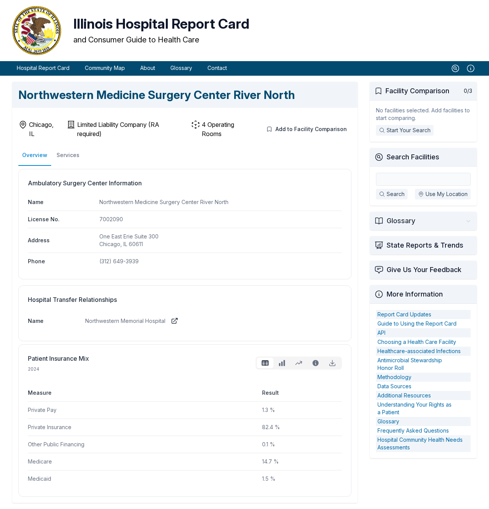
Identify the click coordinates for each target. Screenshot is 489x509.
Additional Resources (404, 395)
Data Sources (394, 386)
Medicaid (39, 478)
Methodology (394, 377)
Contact (217, 68)
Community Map (105, 68)
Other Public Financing (56, 444)
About (147, 68)
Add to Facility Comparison (311, 129)
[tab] (265, 363)
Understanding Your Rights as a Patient (414, 408)
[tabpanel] (185, 429)
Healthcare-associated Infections (419, 351)
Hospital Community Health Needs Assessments (420, 443)
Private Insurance (49, 427)
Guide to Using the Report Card (417, 323)
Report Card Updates (404, 314)
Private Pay (42, 410)
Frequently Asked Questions (413, 430)
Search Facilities (413, 157)
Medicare (40, 461)
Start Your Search (409, 130)
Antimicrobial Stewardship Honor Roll (409, 364)
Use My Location (447, 194)
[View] (174, 321)
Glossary (181, 68)
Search (396, 194)
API (381, 332)
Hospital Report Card (43, 68)
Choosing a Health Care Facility (416, 342)
